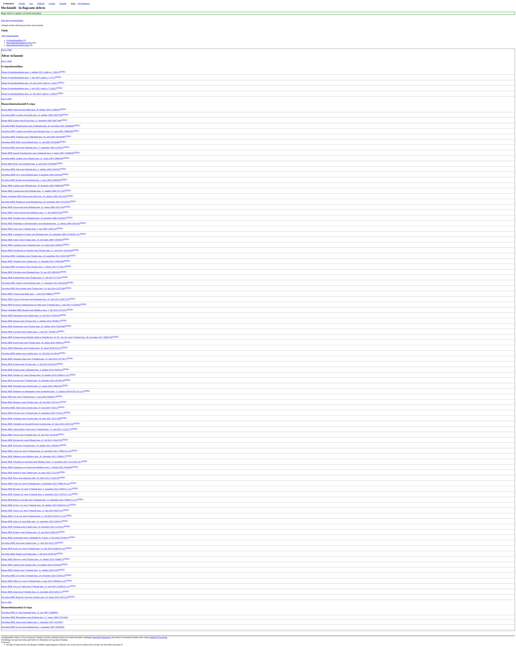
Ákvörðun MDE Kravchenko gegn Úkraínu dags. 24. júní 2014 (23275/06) (33, 288)
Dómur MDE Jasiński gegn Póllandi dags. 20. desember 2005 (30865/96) (32, 185)
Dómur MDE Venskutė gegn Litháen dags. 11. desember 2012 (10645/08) (32, 261)
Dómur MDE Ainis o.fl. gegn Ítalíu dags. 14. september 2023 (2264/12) (31, 521)
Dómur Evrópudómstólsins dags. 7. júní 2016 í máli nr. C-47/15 (28, 78)
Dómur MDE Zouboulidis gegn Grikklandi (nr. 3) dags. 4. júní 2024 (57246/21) (35, 538)
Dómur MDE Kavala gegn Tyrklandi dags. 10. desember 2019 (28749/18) (32, 381)
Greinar (52, 3)
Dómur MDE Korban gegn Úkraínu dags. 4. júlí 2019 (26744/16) (29, 364)
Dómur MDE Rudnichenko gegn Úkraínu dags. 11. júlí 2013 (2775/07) (31, 277)
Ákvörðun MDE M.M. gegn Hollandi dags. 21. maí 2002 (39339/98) (30, 142)
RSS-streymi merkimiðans (12, 20)
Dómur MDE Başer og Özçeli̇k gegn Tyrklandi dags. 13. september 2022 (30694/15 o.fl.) (39, 500)
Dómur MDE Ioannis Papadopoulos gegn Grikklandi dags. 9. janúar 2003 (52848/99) (37, 153)
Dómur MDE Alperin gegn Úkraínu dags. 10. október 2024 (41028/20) (31, 565)
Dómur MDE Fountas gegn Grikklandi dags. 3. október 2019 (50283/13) (32, 370)
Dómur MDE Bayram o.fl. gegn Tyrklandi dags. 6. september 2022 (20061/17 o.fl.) (36, 489)
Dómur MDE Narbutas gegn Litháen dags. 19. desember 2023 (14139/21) (32, 527)
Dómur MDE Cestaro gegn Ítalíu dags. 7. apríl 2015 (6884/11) (27, 294)
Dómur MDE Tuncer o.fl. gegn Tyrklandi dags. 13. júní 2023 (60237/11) (32, 511)
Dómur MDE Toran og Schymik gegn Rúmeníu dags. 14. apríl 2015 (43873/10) (35, 299)
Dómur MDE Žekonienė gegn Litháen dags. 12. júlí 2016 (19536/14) (30, 315)
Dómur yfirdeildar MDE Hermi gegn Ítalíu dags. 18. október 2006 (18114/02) (34, 196)
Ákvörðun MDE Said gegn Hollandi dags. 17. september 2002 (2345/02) (32, 148)
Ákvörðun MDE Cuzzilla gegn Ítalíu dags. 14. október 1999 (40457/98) (31, 115)
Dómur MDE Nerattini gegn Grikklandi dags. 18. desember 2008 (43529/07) (34, 218)
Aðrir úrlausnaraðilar (10, 36)
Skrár (73, 3)
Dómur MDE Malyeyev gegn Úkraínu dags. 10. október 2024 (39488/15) (32, 559)
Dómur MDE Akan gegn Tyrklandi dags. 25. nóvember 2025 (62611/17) (32, 592)
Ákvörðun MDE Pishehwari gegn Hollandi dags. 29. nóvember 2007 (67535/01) (35, 202)
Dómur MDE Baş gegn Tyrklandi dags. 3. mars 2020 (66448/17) (28, 397)
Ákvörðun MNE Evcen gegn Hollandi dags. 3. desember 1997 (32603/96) (32, 627)
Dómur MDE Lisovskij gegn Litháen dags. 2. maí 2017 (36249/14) (29, 332)
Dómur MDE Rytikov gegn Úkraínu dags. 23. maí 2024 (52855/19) (30, 532)
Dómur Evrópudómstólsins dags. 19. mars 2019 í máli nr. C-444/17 (29, 83)
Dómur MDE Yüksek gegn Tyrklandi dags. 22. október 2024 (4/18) (30, 570)
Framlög (63, 3)
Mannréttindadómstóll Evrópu (19, 43)
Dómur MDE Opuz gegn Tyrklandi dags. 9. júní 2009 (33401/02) (29, 229)
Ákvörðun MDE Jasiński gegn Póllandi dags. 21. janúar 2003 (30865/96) (32, 158)
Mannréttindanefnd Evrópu (17, 45)
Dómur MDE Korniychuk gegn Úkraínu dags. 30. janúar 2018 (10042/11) (32, 343)
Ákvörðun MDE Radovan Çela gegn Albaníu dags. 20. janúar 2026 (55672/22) (35, 597)
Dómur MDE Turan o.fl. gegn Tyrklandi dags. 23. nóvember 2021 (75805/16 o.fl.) (36, 451)
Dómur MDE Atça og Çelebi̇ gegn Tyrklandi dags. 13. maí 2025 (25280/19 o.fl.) (35, 586)
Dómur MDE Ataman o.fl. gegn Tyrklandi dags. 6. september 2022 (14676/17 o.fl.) (36, 494)
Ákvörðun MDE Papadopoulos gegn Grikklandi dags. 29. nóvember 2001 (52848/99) (37, 126)
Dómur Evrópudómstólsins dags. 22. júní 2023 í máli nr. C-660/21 (29, 94)
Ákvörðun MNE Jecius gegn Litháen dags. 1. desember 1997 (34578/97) (32, 622)
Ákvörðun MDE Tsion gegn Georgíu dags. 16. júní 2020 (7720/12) (29, 408)
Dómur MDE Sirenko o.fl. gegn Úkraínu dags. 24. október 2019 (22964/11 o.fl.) (35, 375)
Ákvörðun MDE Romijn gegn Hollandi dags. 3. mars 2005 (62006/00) (31, 180)
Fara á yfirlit (6, 50)
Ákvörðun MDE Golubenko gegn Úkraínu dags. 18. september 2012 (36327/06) (35, 256)
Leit (31, 3)
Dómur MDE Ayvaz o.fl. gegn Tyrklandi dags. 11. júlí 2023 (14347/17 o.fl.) (33, 516)
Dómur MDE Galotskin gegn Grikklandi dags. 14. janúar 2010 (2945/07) (32, 245)
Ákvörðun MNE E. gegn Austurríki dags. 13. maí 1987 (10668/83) (29, 612)
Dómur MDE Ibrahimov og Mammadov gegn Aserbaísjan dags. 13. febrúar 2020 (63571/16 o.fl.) (42, 391)
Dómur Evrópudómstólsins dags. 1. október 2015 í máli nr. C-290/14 (30, 72)
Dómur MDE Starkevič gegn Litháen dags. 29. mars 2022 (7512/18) (30, 473)
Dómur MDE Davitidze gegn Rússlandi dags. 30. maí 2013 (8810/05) (30, 272)
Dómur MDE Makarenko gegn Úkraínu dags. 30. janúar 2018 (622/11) (31, 348)
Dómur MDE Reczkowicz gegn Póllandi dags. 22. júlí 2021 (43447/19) (31, 440)
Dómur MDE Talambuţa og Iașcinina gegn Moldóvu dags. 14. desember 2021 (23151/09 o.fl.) (41, 462)
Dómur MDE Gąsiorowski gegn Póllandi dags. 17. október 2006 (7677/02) (33, 191)
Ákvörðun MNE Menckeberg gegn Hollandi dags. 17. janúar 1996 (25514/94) (34, 617)
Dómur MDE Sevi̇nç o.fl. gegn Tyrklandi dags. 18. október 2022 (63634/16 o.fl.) (35, 505)
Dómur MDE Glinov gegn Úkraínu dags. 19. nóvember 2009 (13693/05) (32, 240)
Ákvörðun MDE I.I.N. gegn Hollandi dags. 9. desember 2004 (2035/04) (31, 175)
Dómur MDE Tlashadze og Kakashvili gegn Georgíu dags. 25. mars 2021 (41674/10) (37, 424)
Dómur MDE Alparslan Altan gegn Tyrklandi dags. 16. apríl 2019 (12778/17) (34, 359)
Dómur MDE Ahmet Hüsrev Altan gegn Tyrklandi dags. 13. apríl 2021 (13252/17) (36, 429)
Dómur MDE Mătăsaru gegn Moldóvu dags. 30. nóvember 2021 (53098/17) (33, 456)
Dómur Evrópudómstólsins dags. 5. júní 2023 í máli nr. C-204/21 (28, 88)
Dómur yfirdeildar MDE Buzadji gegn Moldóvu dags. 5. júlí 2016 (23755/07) (34, 310)
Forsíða (22, 3)
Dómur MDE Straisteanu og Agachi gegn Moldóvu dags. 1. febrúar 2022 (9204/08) (36, 467)
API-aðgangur (84, 3)
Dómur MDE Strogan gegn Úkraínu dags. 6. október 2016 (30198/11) (31, 321)
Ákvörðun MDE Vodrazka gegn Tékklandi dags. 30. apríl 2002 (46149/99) (33, 137)
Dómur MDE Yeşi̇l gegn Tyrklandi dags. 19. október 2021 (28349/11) (30, 446)
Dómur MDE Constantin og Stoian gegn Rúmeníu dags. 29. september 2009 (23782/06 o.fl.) (40, 234)
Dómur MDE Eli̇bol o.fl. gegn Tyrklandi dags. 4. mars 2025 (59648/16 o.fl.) (33, 581)
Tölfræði (40, 3)
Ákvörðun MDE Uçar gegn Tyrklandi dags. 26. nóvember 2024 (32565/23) (33, 576)
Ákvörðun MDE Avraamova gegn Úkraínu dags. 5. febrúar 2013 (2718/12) (33, 267)
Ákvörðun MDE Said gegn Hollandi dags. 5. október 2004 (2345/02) (30, 169)
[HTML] (63, 72)
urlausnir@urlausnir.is (101, 637)
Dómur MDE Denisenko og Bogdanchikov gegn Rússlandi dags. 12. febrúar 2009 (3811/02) (40, 223)
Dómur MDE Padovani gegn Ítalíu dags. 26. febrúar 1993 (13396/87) (30, 110)
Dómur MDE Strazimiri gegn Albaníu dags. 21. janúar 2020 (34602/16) (31, 386)
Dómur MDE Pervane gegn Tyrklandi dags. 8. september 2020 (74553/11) (32, 413)
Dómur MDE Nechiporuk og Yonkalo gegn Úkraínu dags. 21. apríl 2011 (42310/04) (37, 250)
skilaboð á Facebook (158, 637)
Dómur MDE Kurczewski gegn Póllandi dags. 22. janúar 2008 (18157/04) (32, 207)
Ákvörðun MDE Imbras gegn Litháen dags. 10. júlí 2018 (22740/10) (30, 353)
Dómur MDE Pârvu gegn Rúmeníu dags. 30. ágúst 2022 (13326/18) (30, 478)
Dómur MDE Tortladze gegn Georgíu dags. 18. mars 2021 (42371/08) (31, 418)
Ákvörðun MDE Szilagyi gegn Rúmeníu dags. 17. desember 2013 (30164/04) (34, 283)
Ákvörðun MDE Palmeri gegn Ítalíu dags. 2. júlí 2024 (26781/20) (29, 554)
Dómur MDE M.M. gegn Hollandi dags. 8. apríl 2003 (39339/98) (29, 164)
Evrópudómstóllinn (14, 40)
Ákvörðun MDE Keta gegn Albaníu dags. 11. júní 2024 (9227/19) (29, 543)
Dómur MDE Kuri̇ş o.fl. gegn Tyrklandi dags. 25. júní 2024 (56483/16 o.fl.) (33, 548)
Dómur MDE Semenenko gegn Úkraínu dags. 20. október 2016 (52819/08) (33, 326)
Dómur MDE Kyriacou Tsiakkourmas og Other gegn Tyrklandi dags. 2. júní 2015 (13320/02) (41, 305)
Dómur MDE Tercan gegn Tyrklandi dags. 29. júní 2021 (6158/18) (29, 435)
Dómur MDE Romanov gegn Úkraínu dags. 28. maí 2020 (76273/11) (30, 402)
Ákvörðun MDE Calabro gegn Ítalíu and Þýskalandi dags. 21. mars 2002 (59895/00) (37, 131)
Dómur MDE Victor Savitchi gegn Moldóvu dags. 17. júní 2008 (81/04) (31, 213)
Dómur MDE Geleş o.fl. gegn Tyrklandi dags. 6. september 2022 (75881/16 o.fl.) (35, 483)
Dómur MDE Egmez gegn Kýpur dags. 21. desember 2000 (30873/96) (31, 120)
